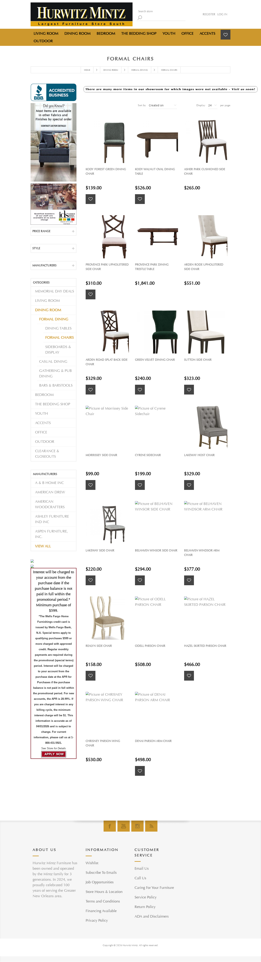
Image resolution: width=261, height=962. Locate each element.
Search (140, 18)
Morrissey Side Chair (101, 455)
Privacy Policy (97, 920)
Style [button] (36, 248)
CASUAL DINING (53, 361)
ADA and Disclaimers (152, 916)
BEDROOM (44, 394)
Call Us (140, 878)
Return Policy (145, 907)
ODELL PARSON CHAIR (150, 646)
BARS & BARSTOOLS (56, 385)
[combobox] (161, 11)
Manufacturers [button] (44, 265)
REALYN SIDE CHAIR (99, 646)
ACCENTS (43, 423)
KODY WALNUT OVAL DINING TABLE (155, 171)
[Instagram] (137, 826)
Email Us (142, 868)
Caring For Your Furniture (154, 887)
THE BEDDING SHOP (52, 404)
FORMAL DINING (53, 319)
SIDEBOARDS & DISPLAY (58, 350)
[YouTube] (123, 826)
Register (209, 14)
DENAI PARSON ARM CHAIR (153, 741)
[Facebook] (110, 826)
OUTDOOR (44, 441)
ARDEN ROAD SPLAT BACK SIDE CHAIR (106, 362)
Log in (222, 14)
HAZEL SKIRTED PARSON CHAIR (205, 646)
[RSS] (151, 826)
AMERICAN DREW (50, 492)
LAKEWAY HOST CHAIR (199, 455)
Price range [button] (41, 231)
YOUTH (41, 413)
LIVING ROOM (47, 300)
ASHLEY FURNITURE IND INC (52, 519)
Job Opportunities (100, 882)
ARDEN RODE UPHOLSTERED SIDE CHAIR (203, 267)
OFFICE (41, 432)
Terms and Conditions (103, 901)
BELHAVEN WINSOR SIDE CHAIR (156, 550)
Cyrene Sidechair (148, 455)
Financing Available (101, 911)
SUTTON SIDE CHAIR (198, 360)
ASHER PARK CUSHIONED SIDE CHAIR (204, 171)
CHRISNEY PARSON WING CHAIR (103, 743)
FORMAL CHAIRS (59, 337)
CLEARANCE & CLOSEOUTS (47, 454)
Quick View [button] (109, 141)
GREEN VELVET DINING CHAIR (155, 360)
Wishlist (92, 863)
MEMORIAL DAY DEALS (54, 291)
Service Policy (146, 897)
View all (43, 546)
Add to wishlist (90, 199)
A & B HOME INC (49, 482)
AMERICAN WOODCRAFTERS (50, 504)
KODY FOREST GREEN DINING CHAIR (106, 171)
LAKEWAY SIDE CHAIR (100, 550)
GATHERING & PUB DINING (55, 373)
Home (87, 70)
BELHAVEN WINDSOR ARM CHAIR (201, 553)
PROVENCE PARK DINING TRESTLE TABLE (152, 267)
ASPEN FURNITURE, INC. (51, 534)
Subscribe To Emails (101, 872)
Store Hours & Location (104, 891)
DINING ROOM (48, 310)
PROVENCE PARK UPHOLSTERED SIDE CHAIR (107, 267)
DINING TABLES (58, 328)
